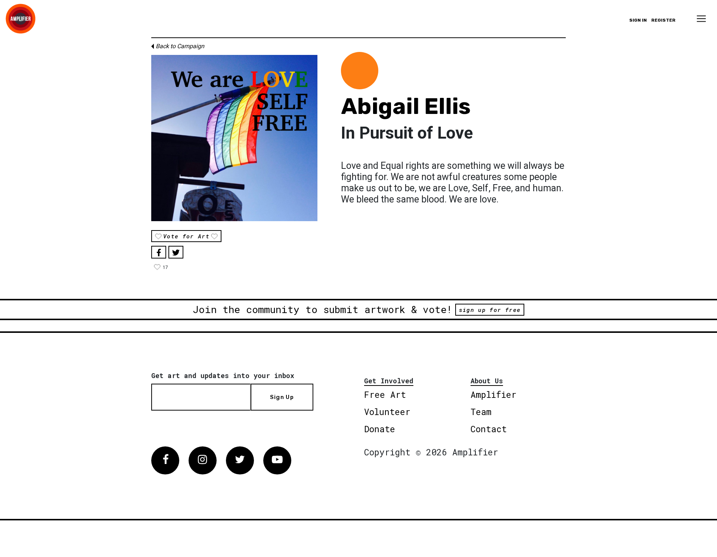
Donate (379, 428)
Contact (489, 428)
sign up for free (490, 309)
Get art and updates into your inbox (222, 375)
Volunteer (387, 411)
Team (481, 411)
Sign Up (282, 397)
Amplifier (493, 394)
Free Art (385, 394)
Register (663, 20)
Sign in (638, 20)
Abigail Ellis (406, 106)
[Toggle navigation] (701, 19)
